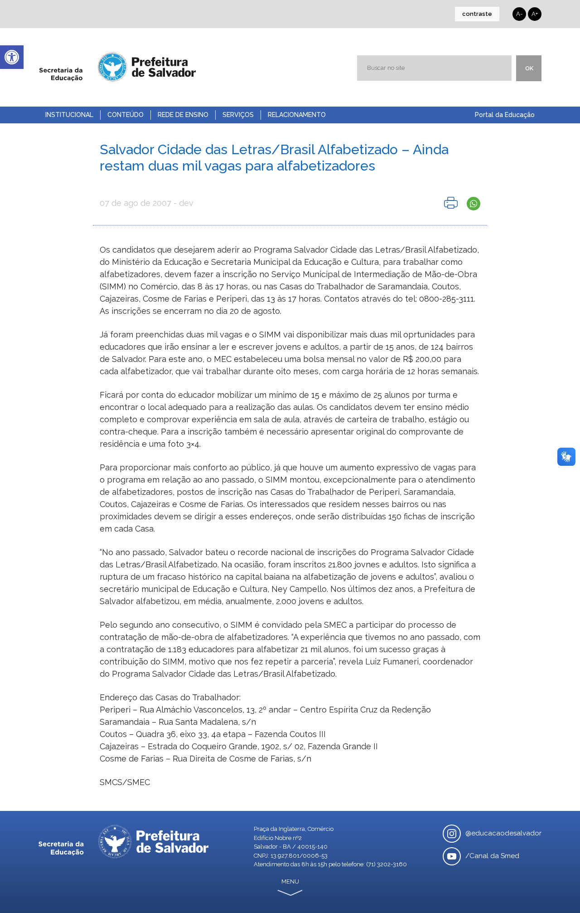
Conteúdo (125, 114)
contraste (477, 13)
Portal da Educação (505, 114)
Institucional (69, 114)
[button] (12, 57)
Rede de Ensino (183, 114)
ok (529, 68)
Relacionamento (297, 114)
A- (519, 13)
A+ (535, 13)
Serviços (238, 114)
